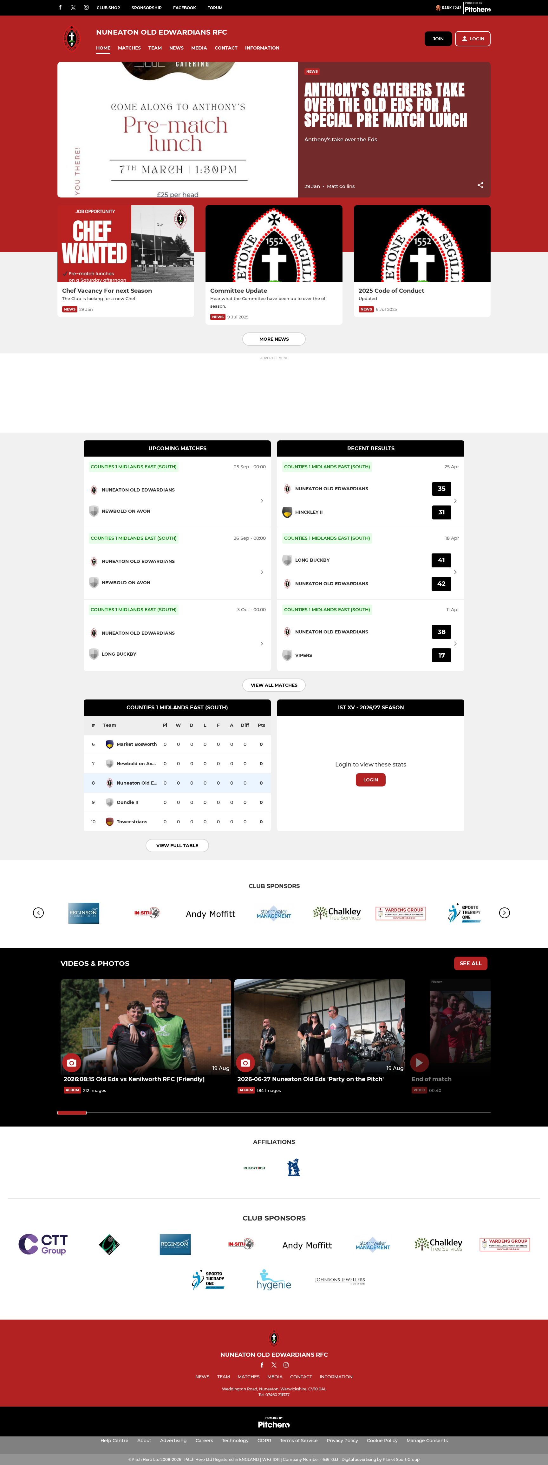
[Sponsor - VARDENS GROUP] (400, 914)
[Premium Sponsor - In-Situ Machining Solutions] (147, 914)
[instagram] (86, 8)
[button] (103, 48)
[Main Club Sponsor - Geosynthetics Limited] (109, 1246)
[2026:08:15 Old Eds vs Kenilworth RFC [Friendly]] (146, 1027)
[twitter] (73, 8)
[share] (480, 185)
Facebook (184, 7)
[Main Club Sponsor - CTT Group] (43, 1246)
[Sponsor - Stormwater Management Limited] (274, 914)
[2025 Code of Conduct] (422, 243)
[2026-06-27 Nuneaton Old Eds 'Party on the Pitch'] (319, 1027)
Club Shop (108, 7)
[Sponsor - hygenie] (274, 1281)
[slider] (72, 1113)
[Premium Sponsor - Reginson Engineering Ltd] (83, 914)
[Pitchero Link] (478, 10)
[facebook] (60, 8)
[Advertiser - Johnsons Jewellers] (340, 1281)
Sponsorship (147, 7)
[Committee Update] (274, 243)
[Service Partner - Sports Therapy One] (208, 1281)
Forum (214, 7)
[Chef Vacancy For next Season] (125, 243)
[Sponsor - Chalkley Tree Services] (337, 914)
